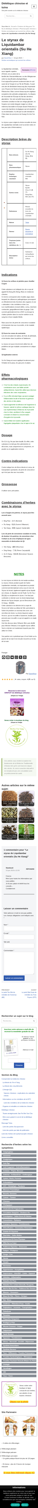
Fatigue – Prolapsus (10, 1250)
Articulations (8, 1182)
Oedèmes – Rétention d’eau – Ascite (16, 1304)
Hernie (5, 1258)
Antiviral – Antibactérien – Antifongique (17, 1174)
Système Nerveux (9, 1349)
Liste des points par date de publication (16, 1130)
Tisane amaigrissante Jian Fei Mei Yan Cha (17, 1113)
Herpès (5, 1262)
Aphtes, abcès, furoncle (12, 1178)
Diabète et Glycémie (10, 1231)
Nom (6, 925)
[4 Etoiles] (10, 679)
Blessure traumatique (11, 1190)
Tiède (27, 222)
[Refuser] (35, 1498)
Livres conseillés (7, 1137)
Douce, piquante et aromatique (29, 232)
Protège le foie (9, 1323)
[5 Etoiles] (12, 679)
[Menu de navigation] (33, 6)
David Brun (8, 58)
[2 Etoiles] (5, 679)
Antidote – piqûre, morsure (13, 1171)
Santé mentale (8, 1334)
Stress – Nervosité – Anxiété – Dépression (18, 1342)
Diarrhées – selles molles (12, 1235)
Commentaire (9, 950)
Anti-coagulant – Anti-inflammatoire (16, 1167)
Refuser (25, 1505)
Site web (7, 942)
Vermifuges (7, 1368)
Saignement (7, 1330)
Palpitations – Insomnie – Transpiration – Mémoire (17, 1308)
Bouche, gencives (10, 1194)
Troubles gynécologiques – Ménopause (17, 1357)
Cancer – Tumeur (9, 1197)
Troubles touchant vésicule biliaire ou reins (19, 1361)
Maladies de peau (9, 1281)
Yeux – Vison (8, 1376)
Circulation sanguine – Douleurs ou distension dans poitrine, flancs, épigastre (18, 1213)
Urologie (6, 1364)
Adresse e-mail (28, 1050)
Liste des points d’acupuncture (13, 1127)
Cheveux (6, 1201)
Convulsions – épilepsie (12, 1220)
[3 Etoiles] (7, 679)
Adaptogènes (8, 1152)
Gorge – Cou (8, 1254)
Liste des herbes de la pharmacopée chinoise (17, 1134)
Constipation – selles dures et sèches (17, 1216)
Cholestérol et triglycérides (13, 1209)
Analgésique (7, 1159)
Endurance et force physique (14, 1239)
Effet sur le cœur (10, 1243)
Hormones (7, 1266)
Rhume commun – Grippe (12, 1326)
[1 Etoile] (3, 679)
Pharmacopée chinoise (27, 29)
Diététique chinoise (8, 1110)
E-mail (6, 933)
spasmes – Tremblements (12, 1338)
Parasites (6, 1315)
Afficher (32, 70)
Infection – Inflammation (12, 1277)
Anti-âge (6, 1163)
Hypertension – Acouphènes (13, 1269)
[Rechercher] (30, 16)
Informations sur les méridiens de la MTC (17, 1099)
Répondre (30, 869)
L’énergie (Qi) (7, 1089)
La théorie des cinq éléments (12, 1086)
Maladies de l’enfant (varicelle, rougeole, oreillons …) (18, 1285)
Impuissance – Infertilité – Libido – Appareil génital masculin (18, 1273)
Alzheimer (7, 1156)
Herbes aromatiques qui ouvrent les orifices (16, 31)
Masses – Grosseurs (10, 1292)
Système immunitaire (11, 1345)
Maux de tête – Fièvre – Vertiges (15, 1296)
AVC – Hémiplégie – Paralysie (14, 1186)
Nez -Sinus (7, 1300)
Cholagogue (7, 1205)
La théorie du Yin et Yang (11, 1082)
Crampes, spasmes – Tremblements (16, 1224)
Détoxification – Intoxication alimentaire (18, 1228)
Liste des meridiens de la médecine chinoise (19, 1103)
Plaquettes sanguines (11, 1319)
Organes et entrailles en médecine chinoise (17, 1106)
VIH (4, 1372)
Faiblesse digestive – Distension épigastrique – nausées (14, 1247)
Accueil (13, 26)
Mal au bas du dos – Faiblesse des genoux (19, 1288)
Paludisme (7, 1311)
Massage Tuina (7, 1123)
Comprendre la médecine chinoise (13, 1079)
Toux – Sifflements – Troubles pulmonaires (19, 1353)
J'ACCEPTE (15, 1505)
